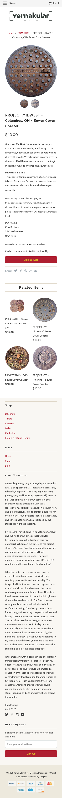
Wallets (9, 428)
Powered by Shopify (37, 776)
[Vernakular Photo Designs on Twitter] (6, 714)
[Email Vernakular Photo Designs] (22, 714)
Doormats (10, 413)
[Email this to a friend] (35, 270)
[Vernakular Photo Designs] (31, 16)
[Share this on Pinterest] (25, 270)
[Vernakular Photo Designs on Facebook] (12, 714)
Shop (8, 461)
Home (8, 456)
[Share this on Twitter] (14, 270)
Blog (7, 465)
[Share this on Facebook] (20, 270)
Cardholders (11, 433)
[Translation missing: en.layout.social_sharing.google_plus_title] (30, 270)
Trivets (8, 418)
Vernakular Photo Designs (25, 773)
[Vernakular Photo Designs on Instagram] (17, 714)
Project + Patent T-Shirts (17, 438)
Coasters (9, 423)
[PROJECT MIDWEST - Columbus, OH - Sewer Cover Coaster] (31, 71)
